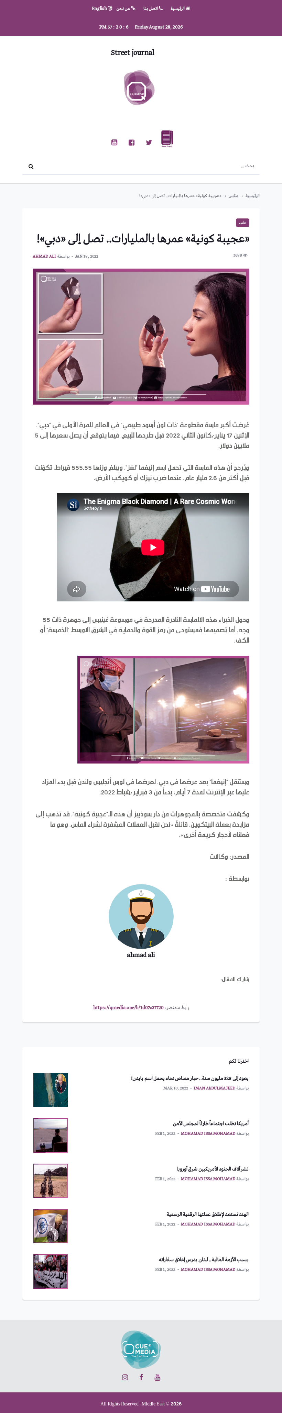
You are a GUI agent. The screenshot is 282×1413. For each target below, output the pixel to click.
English (100, 9)
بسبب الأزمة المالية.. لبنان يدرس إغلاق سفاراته (204, 1259)
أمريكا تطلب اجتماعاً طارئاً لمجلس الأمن (211, 1123)
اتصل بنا (151, 9)
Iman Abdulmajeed (214, 1088)
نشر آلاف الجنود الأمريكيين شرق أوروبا (213, 1169)
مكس (233, 196)
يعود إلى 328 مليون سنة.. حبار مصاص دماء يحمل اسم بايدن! (190, 1078)
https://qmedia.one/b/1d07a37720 (128, 1008)
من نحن (124, 9)
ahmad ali (44, 256)
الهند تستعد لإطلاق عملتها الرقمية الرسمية (207, 1214)
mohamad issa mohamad (208, 1134)
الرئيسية (178, 9)
